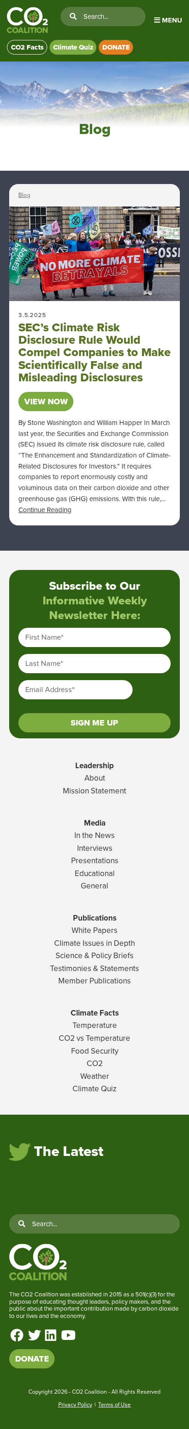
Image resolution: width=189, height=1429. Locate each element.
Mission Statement (94, 791)
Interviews (94, 848)
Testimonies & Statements (94, 968)
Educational (95, 873)
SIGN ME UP (94, 723)
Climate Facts (95, 1013)
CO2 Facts (27, 47)
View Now (46, 401)
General (94, 886)
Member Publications (94, 981)
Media (95, 823)
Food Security (94, 1051)
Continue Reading (45, 510)
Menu (171, 20)
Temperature (94, 1025)
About (94, 778)
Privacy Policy (75, 1405)
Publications (95, 918)
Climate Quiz (73, 47)
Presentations (94, 860)
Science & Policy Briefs (94, 955)
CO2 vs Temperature (94, 1038)
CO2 (95, 1063)
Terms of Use (114, 1405)
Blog (24, 195)
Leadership (94, 765)
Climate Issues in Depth (94, 943)
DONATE (116, 47)
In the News (94, 835)
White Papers (94, 930)
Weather (94, 1076)
